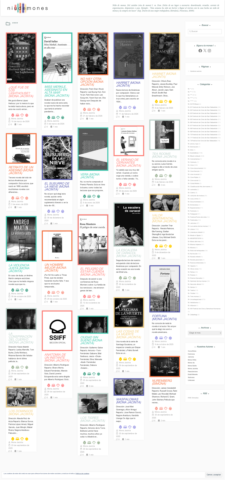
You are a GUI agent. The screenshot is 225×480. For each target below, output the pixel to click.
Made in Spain (195, 235)
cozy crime (194, 199)
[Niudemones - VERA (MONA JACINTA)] (93, 149)
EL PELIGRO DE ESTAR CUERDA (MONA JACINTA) (92, 272)
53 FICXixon (194, 104)
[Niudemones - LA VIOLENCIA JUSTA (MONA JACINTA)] (21, 239)
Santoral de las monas (198, 281)
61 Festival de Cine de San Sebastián (203, 107)
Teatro (192, 290)
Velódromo (194, 302)
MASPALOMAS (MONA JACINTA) (128, 401)
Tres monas (194, 296)
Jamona (193, 223)
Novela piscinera (196, 260)
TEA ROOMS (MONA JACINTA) (164, 156)
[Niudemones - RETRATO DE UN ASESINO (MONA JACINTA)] (21, 148)
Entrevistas (194, 205)
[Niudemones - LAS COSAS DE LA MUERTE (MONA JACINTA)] (129, 312)
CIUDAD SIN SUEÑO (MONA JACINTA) (91, 340)
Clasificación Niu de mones (200, 186)
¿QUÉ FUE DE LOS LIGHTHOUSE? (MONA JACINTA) (20, 92)
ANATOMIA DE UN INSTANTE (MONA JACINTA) (56, 358)
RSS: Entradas (193, 398)
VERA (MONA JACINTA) (89, 176)
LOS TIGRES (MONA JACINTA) (92, 420)
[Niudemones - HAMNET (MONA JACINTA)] (164, 51)
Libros (192, 229)
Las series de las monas (199, 226)
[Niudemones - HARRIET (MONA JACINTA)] (129, 56)
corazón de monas (197, 196)
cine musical (194, 174)
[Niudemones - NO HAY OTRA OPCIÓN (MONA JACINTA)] (93, 54)
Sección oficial (195, 284)
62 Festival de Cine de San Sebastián (203, 110)
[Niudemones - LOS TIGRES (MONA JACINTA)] (93, 403)
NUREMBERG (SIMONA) (162, 383)
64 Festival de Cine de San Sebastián (203, 116)
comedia (193, 189)
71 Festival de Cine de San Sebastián (203, 138)
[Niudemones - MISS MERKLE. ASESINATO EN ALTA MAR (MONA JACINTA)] (57, 58)
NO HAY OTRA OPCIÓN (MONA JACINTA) (91, 82)
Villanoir (193, 305)
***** (191, 101)
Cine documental (196, 168)
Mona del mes (195, 241)
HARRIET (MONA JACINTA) (128, 85)
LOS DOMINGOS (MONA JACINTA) (20, 413)
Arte (191, 150)
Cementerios (195, 159)
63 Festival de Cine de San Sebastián (203, 113)
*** (191, 95)
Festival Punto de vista (198, 217)
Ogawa (192, 266)
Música (192, 248)
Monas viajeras (195, 244)
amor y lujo (194, 144)
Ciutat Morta (194, 183)
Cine (192, 165)
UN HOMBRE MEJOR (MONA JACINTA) (55, 268)
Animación (194, 147)
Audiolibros (194, 153)
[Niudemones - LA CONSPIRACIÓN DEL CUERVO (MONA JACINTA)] (21, 319)
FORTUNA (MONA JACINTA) (164, 318)
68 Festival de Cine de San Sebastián (203, 128)
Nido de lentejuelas (197, 250)
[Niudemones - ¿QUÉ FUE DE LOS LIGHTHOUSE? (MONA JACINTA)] (21, 58)
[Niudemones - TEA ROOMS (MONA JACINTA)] (164, 135)
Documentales (195, 202)
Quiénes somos (195, 71)
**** (191, 98)
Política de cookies (82, 473)
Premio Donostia (196, 278)
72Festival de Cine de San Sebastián (203, 141)
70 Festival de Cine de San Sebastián (203, 134)
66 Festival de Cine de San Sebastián (203, 122)
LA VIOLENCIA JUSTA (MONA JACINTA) (18, 268)
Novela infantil (195, 257)
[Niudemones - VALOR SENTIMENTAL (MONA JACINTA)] (164, 203)
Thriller (192, 293)
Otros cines (194, 269)
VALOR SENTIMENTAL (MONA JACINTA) (164, 218)
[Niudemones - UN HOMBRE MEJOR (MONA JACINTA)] (57, 245)
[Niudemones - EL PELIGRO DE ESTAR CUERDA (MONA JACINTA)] (93, 239)
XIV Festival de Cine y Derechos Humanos (205, 309)
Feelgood (193, 214)
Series (192, 287)
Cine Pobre (194, 177)
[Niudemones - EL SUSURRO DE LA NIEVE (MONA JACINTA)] (57, 158)
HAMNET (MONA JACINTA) (164, 76)
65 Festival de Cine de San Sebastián (203, 119)
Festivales (194, 220)
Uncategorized (195, 299)
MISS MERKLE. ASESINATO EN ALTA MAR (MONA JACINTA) (56, 91)
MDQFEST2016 (195, 238)
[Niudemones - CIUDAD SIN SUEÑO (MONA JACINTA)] (93, 325)
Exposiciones (195, 208)
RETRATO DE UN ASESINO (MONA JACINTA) (20, 170)
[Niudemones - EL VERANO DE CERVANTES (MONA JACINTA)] (129, 141)
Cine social (194, 180)
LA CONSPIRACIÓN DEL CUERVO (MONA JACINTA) (20, 338)
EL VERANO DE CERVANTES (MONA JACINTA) (128, 163)
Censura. (193, 162)
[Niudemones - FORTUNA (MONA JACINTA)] (164, 288)
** (191, 92)
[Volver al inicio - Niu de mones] (27, 8)
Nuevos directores (197, 263)
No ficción (194, 254)
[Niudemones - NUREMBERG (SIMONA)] (164, 366)
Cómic (192, 193)
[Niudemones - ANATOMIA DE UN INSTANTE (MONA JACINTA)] (57, 331)
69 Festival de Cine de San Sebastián (203, 132)
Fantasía (193, 211)
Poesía (192, 275)
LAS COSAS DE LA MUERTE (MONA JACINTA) (128, 334)
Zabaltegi (193, 315)
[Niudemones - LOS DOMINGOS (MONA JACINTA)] (21, 397)
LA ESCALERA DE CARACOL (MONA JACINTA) (128, 253)
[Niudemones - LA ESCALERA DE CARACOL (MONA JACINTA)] (129, 225)
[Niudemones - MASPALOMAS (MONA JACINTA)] (129, 387)
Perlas (192, 272)
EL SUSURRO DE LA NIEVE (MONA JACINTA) (56, 187)
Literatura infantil (196, 232)
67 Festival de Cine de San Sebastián (203, 125)
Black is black (195, 156)
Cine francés (194, 171)
